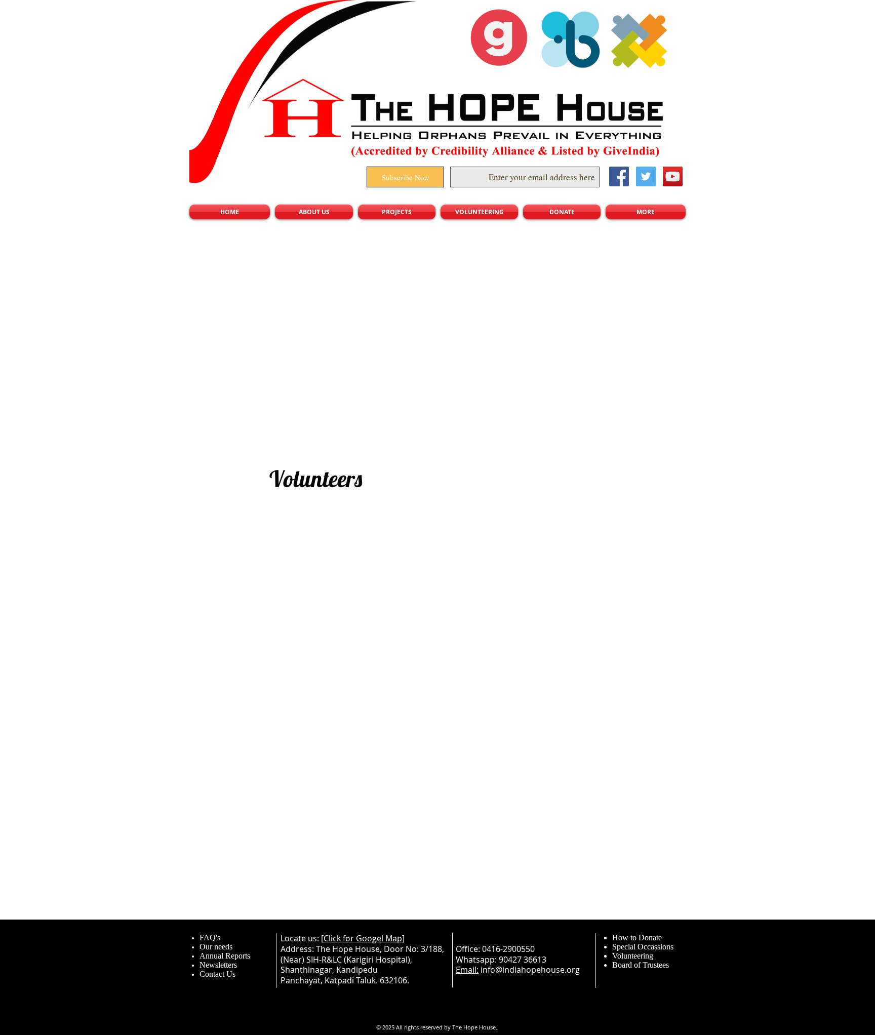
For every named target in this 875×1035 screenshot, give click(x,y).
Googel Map (379, 938)
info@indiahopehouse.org (530, 969)
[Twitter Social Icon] (646, 176)
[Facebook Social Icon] (619, 176)
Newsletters (218, 965)
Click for (340, 938)
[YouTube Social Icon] (673, 176)
